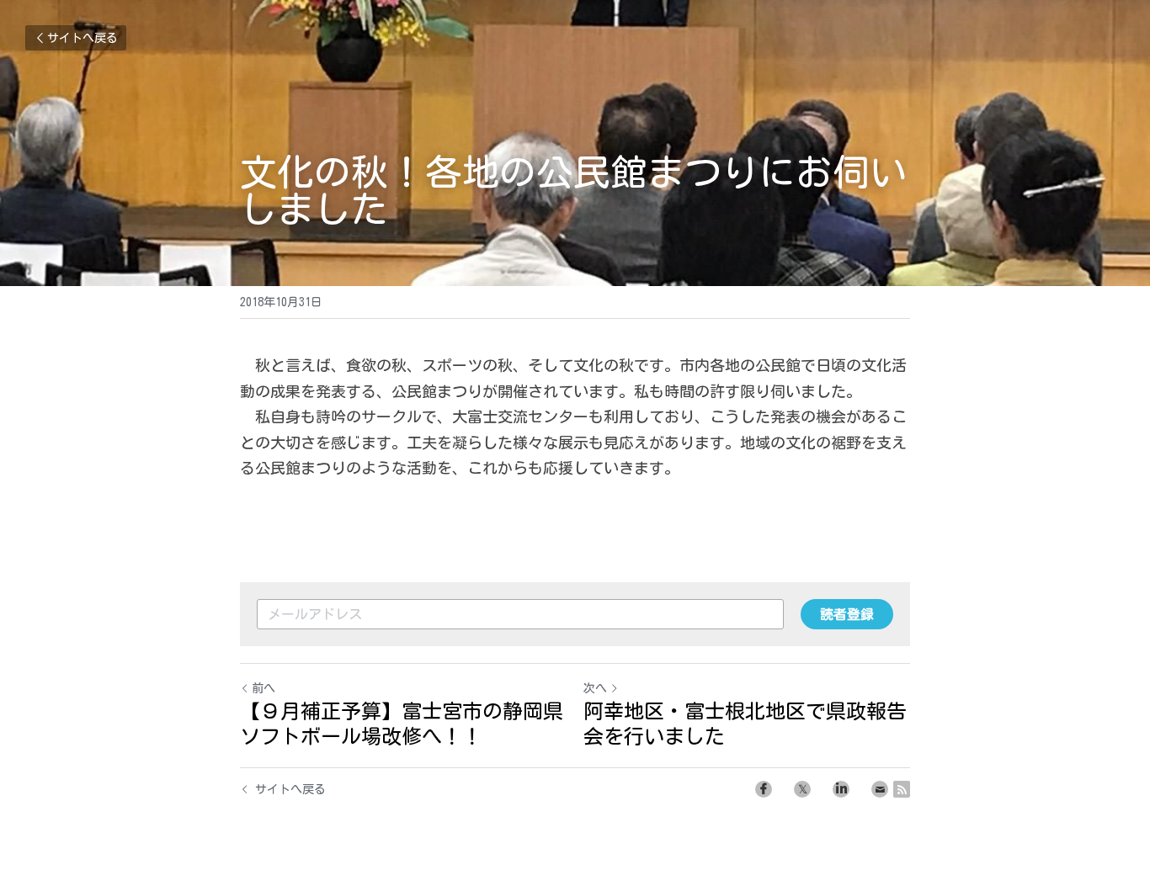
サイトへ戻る (82, 38)
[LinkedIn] (841, 789)
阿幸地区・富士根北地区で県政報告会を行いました (745, 723)
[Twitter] (802, 789)
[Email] (879, 789)
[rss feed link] (901, 789)
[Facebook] (763, 789)
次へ (595, 688)
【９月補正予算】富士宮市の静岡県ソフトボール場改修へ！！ (401, 723)
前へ (263, 688)
